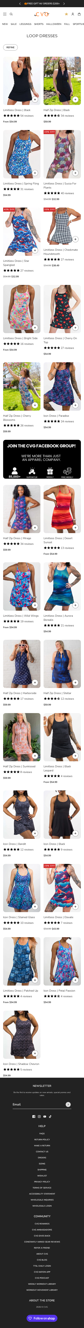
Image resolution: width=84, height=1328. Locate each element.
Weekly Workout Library (42, 1284)
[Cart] (79, 14)
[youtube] (45, 1116)
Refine (10, 47)
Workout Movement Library (42, 1290)
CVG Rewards (42, 1223)
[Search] (11, 14)
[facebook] (34, 1116)
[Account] (72, 14)
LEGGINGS (25, 24)
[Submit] (68, 1104)
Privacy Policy (42, 1181)
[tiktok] (50, 1116)
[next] (64, 4)
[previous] (20, 4)
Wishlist (42, 1175)
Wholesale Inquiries (42, 1200)
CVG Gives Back (42, 1236)
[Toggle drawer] (4, 14)
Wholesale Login (42, 1206)
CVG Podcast (42, 1278)
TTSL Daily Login (42, 1266)
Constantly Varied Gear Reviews (42, 1242)
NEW (5, 24)
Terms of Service (42, 1188)
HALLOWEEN (53, 24)
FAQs (42, 1133)
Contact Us (42, 1151)
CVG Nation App (42, 1272)
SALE (14, 24)
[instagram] (39, 1116)
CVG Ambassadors (42, 1229)
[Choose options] (35, 99)
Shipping (42, 1169)
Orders (42, 1157)
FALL (67, 24)
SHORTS (38, 24)
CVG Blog (42, 1260)
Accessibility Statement (42, 1194)
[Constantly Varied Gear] (42, 14)
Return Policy (42, 1139)
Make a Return (42, 1145)
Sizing (42, 1163)
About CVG (42, 1254)
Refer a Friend (42, 1248)
